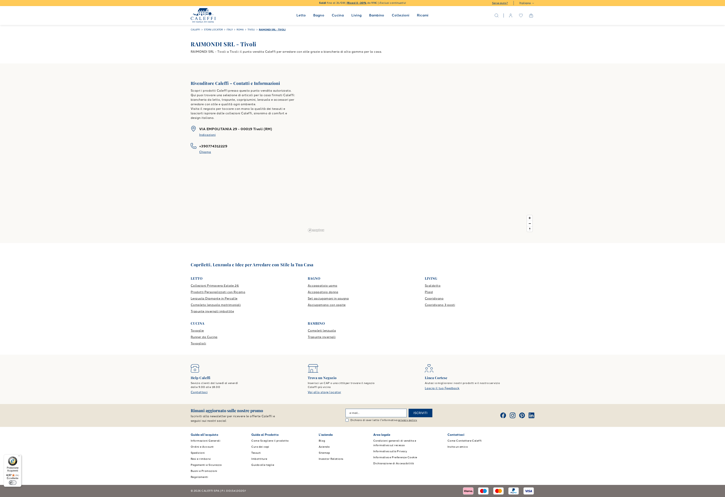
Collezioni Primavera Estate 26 (215, 285)
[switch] (12, 482)
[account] (511, 15)
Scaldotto (432, 285)
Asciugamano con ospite (327, 305)
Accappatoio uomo (322, 285)
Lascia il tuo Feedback (442, 388)
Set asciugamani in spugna (328, 298)
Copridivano (434, 298)
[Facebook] (503, 415)
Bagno (318, 15)
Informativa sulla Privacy (390, 451)
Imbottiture (259, 459)
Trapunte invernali (322, 337)
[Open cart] (531, 15)
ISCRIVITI (420, 413)
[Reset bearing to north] (529, 229)
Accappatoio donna (323, 292)
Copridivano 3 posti (440, 305)
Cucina (338, 15)
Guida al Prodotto (265, 435)
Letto (301, 15)
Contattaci (199, 392)
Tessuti (256, 452)
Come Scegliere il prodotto (270, 440)
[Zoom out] (529, 223)
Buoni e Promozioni (204, 471)
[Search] (496, 15)
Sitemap (324, 452)
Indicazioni (207, 135)
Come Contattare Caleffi (464, 440)
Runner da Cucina (204, 337)
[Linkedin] (531, 415)
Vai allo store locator (324, 392)
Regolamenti (199, 477)
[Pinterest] (522, 415)
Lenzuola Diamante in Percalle (214, 298)
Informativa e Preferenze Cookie (395, 457)
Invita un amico (457, 446)
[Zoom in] (529, 218)
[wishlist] (521, 15)
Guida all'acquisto (204, 435)
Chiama (205, 152)
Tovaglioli (198, 343)
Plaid (429, 292)
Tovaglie (197, 330)
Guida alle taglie (262, 465)
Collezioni (401, 15)
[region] (420, 153)
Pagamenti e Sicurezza (206, 465)
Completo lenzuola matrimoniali (216, 305)
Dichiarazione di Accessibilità (393, 463)
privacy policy (407, 420)
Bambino (376, 15)
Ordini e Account (202, 446)
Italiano (525, 3)
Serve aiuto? (500, 3)
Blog (322, 440)
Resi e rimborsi (201, 459)
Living (356, 15)
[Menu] (19, 456)
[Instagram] (512, 415)
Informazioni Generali (205, 440)
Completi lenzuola (322, 330)
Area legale (381, 435)
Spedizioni (198, 452)
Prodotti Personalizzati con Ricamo (218, 292)
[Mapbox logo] (316, 230)
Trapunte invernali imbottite (212, 311)
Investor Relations (331, 459)
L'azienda (326, 435)
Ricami (422, 15)
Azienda (324, 446)
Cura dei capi (260, 446)
